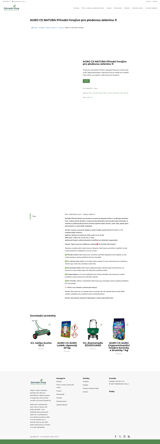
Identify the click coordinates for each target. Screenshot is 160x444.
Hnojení (109, 8)
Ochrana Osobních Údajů (91, 354)
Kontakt (85, 358)
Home (35, 20)
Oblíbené (148, 1)
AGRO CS (90, 70)
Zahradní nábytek (151, 8)
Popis (34, 188)
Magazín (155, 1)
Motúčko (127, 8)
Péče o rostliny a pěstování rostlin (93, 8)
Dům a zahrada (93, 65)
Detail (86, 53)
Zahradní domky (137, 8)
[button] (74, 35)
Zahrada (76, 8)
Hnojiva (100, 65)
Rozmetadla (118, 8)
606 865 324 (7, 1)
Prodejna (86, 348)
